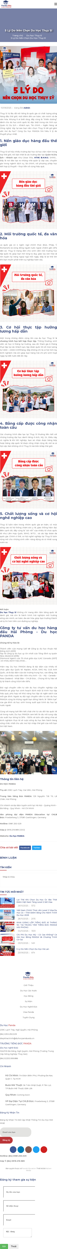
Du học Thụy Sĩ (34, 35)
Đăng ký (6, 1140)
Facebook (25, 848)
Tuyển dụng (28, 1017)
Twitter (36, 848)
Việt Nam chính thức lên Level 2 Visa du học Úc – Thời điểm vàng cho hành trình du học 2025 (37, 912)
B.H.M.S (44, 157)
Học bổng (28, 996)
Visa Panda (28, 1012)
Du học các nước (28, 990)
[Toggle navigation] (55, 4)
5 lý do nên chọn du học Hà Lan (33, 949)
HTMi (37, 157)
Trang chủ (17, 35)
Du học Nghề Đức (28, 1007)
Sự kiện (28, 1001)
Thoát (13, 1246)
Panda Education (29, 1168)
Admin (27, 108)
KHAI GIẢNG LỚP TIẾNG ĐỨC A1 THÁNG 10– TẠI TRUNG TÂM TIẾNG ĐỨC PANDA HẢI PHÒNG (37, 925)
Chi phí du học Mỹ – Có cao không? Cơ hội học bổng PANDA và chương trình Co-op (37, 937)
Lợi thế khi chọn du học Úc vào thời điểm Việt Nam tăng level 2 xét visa (37, 900)
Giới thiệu (28, 985)
